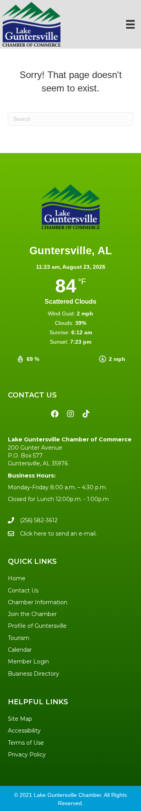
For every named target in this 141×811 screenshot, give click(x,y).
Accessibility (24, 730)
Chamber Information (37, 602)
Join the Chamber (32, 614)
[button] (55, 414)
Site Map (20, 718)
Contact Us (23, 590)
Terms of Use (26, 742)
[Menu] (130, 24)
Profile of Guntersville (37, 625)
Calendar (20, 649)
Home (16, 578)
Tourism (18, 638)
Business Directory (33, 673)
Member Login (28, 661)
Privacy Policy (27, 754)
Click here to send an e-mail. (58, 533)
